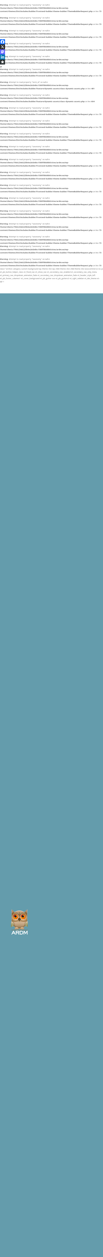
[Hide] (1, 67)
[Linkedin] (2, 56)
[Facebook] (2, 41)
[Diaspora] (2, 62)
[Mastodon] (2, 51)
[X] (2, 46)
